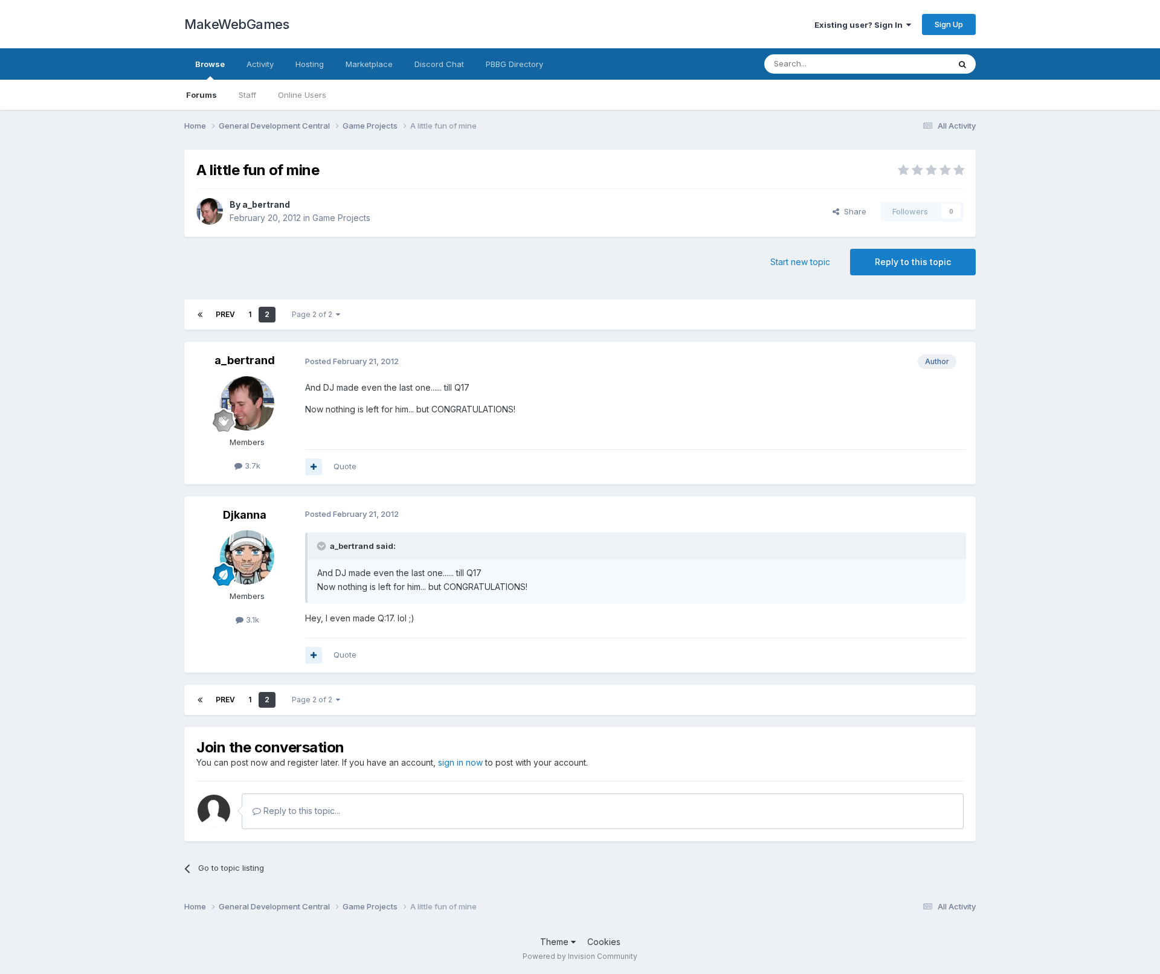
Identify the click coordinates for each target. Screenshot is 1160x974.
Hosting (309, 64)
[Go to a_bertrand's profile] (209, 211)
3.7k (251, 465)
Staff (247, 95)
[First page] (200, 314)
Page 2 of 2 (314, 314)
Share (852, 211)
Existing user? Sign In (860, 25)
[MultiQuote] (313, 466)
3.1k (251, 619)
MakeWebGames (236, 24)
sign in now (460, 762)
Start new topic (800, 262)
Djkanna (244, 514)
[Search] (962, 64)
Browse (210, 64)
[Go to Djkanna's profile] (247, 557)
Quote (345, 466)
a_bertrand (266, 204)
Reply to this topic (913, 262)
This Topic (914, 63)
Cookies (603, 942)
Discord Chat (439, 64)
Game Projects (341, 218)
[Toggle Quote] (322, 546)
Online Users (302, 95)
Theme (555, 942)
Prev (225, 314)
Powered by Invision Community (580, 956)
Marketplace (369, 64)
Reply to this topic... (300, 811)
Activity (260, 64)
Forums (201, 95)
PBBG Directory (514, 64)
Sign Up (949, 24)
